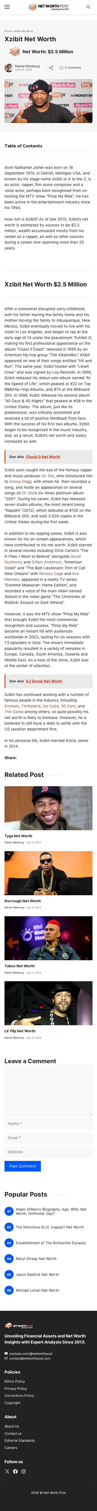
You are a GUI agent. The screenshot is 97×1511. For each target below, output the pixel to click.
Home (8, 31)
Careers (11, 1448)
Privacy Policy (16, 1388)
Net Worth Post (55, 1493)
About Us (12, 1426)
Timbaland (31, 706)
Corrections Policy (19, 1395)
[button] (88, 7)
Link (63, 68)
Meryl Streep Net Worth (36, 1259)
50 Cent (68, 706)
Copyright (12, 1403)
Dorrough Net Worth (23, 901)
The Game (14, 711)
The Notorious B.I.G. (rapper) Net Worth (50, 1227)
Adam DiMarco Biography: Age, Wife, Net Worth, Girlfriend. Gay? (51, 1211)
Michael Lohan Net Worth (37, 1290)
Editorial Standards (20, 1440)
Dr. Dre (48, 476)
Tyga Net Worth (18, 836)
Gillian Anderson (47, 562)
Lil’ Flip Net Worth (20, 1031)
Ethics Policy (15, 1381)
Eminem (12, 706)
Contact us (13, 1433)
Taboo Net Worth (20, 966)
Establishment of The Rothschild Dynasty (51, 1243)
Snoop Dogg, (20, 481)
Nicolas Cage (51, 573)
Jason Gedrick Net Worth (37, 1275)
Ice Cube (51, 706)
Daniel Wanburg (27, 66)
